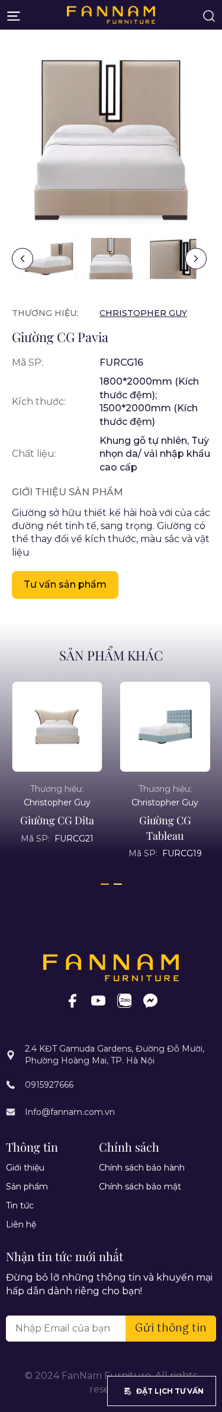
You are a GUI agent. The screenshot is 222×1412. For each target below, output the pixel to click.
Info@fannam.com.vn (70, 1112)
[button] (196, 258)
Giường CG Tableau (165, 827)
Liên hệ (21, 1224)
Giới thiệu (25, 1167)
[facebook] (72, 1000)
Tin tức (20, 1205)
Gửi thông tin (171, 1328)
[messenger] (150, 1000)
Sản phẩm (27, 1186)
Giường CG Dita (57, 820)
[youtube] (98, 1000)
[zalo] (124, 1000)
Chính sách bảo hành (142, 1167)
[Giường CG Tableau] (165, 727)
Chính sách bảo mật (140, 1186)
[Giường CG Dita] (57, 727)
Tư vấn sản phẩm (65, 584)
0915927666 (49, 1084)
